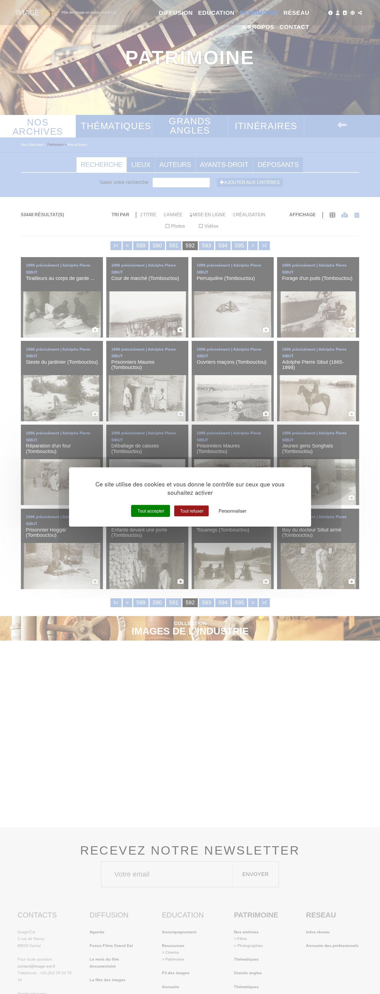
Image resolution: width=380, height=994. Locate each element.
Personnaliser (232, 511)
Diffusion (176, 12)
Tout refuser (191, 511)
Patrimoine (259, 12)
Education (216, 12)
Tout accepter (150, 511)
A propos (258, 27)
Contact (294, 27)
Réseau (296, 12)
